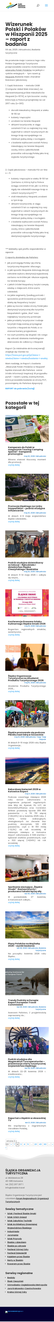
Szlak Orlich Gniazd (17, 1217)
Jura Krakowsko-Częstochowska (24, 1288)
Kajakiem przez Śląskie (18, 1256)
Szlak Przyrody (14, 1238)
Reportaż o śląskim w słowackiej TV (27, 1119)
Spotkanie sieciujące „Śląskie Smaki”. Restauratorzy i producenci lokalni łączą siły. (25, 889)
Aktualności (25, 49)
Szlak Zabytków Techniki (19, 1220)
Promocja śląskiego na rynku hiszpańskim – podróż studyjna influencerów (26, 508)
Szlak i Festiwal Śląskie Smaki (21, 1213)
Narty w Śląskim (15, 1260)
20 (35, 1144)
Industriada (13, 1231)
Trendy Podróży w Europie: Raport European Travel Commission (23, 1002)
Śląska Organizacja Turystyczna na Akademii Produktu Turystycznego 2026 (26, 678)
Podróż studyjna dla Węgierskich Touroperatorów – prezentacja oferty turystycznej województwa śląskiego (27, 1062)
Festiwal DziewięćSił (17, 1253)
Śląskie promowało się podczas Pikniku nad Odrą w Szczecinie (26, 733)
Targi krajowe (42, 738)
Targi (39, 737)
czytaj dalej (14, 465)
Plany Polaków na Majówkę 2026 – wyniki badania (24, 944)
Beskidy (11, 1277)
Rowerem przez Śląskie (18, 1263)
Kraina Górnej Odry (17, 1292)
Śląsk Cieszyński (15, 1281)
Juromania (12, 1235)
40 (40, 1144)
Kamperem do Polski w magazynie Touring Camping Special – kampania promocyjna (25, 451)
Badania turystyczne (41, 949)
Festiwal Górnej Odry (17, 1249)
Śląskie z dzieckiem (16, 1242)
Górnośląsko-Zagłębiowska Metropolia (27, 1284)
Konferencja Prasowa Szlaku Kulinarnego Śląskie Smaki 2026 (27, 622)
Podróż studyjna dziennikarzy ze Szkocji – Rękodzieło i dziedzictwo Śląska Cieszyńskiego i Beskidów (25, 566)
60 (45, 1144)
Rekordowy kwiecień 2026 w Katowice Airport (24, 790)
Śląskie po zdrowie (16, 1245)
